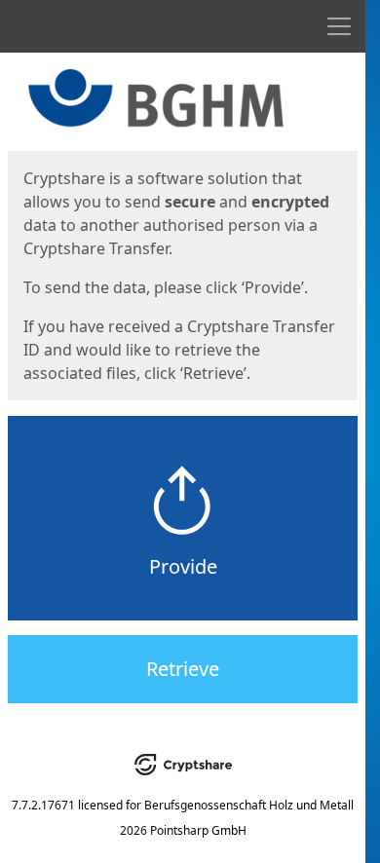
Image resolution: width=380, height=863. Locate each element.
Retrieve (182, 669)
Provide (183, 566)
